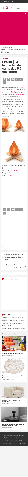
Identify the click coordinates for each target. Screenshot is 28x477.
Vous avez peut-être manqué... (13, 334)
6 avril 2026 (5, 379)
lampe (18, 109)
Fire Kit (13, 92)
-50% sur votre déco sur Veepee (13, 320)
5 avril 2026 (5, 403)
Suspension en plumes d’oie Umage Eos (13, 376)
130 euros (9, 175)
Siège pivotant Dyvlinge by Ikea (12, 353)
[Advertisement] (14, 30)
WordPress (22, 443)
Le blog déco (19, 435)
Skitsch (11, 173)
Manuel (11, 75)
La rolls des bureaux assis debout (13, 328)
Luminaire (5, 58)
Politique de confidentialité (13, 438)
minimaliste (20, 94)
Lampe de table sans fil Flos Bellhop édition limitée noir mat (13, 424)
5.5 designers (14, 170)
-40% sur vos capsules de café (12, 318)
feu (16, 247)
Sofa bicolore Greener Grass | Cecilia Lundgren (14, 266)
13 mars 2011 (5, 75)
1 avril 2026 (5, 427)
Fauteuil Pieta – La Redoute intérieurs (11, 400)
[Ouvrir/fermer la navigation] (3, 13)
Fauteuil (5, 349)
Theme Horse (17, 441)
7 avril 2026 (5, 355)
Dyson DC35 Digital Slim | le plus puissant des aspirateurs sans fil (14, 257)
